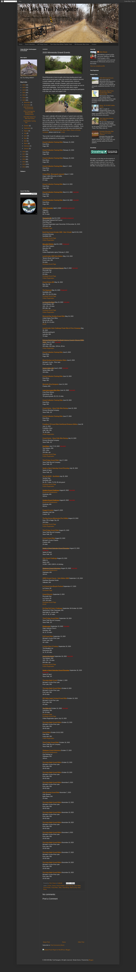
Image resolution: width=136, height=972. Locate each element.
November (27, 105)
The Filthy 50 (47, 708)
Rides (60, 887)
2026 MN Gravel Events (106, 78)
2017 (24, 154)
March (26, 143)
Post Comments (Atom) (57, 945)
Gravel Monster (48, 594)
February (27, 146)
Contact (94, 44)
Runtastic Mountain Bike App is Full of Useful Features (106, 133)
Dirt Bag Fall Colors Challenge (52, 608)
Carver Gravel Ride (49, 538)
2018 (24, 151)
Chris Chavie (103, 52)
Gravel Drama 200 (48, 282)
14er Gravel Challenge (50, 558)
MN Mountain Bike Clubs (82, 44)
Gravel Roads (47, 887)
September (27, 128)
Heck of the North (48, 656)
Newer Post (46, 942)
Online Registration (48, 240)
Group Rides (54, 887)
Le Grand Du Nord (48, 302)
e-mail (62, 132)
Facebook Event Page (49, 238)
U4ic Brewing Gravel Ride (51, 792)
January (26, 148)
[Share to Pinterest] (74, 883)
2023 (24, 90)
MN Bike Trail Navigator (49, 9)
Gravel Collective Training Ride (53, 184)
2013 (24, 164)
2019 (24, 100)
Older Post (81, 942)
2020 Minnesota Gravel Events (28, 107)
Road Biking (66, 887)
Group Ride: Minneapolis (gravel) (53, 174)
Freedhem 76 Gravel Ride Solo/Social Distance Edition (60, 424)
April (25, 141)
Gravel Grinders (60, 885)
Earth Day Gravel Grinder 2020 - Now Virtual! (57, 232)
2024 (24, 87)
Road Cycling (73, 887)
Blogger (91, 960)
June (25, 135)
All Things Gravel (42, 44)
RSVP (44, 324)
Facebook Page (47, 228)
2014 (24, 161)
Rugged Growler (48, 510)
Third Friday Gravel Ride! (51, 460)
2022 (24, 92)
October (26, 125)
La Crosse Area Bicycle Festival (53, 586)
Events (49, 885)
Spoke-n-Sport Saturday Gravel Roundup (56, 468)
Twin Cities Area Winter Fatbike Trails (61, 44)
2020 (24, 97)
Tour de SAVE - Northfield (51, 476)
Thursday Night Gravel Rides (52, 688)
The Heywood (47, 290)
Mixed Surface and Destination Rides (54, 360)
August (26, 130)
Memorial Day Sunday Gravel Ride (54, 316)
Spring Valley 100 (48, 368)
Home (20, 44)
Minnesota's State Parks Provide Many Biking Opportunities (106, 92)
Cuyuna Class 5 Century (50, 646)
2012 (24, 167)
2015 (24, 159)
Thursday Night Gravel (50, 680)
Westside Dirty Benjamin (50, 384)
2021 (24, 95)
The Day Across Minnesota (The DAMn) (55, 518)
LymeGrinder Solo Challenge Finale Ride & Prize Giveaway (61, 328)
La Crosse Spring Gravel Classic (53, 268)
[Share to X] (70, 883)
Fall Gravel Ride (48, 636)
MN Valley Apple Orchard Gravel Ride (55, 698)
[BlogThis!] (69, 883)
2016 (24, 156)
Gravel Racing (69, 885)
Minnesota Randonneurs (50, 492)
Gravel (54, 885)
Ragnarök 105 (47, 218)
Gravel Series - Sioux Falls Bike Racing (55, 408)
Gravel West (46, 732)
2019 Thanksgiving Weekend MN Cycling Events (29, 112)
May (25, 138)
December (27, 102)
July (25, 133)
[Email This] (67, 883)
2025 (24, 85)
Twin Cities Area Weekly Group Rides (106, 119)
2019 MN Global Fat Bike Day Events (29, 117)
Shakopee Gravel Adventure (52, 568)
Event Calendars (30, 44)
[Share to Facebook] (72, 883)
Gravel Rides (77, 885)
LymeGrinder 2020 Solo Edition (53, 256)
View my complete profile (97, 66)
